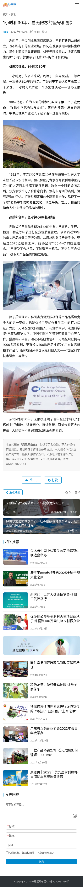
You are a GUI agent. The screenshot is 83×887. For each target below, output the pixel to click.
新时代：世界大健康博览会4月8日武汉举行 (53, 597)
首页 (5, 14)
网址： (12, 845)
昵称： (12, 826)
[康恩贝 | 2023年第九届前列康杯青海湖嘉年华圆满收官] (15, 778)
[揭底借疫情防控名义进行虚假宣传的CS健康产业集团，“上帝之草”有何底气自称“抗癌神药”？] (15, 712)
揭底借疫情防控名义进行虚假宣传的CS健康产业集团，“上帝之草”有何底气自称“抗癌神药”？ (55, 709)
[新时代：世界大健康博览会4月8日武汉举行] (15, 600)
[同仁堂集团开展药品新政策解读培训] (15, 669)
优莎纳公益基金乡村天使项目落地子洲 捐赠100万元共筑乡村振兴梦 (55, 619)
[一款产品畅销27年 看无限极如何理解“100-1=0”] (15, 756)
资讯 (44, 31)
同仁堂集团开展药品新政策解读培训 (55, 665)
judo (5, 31)
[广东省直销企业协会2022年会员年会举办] (15, 734)
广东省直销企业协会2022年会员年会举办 (54, 731)
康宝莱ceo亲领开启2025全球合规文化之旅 (55, 575)
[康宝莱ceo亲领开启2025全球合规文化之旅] (15, 579)
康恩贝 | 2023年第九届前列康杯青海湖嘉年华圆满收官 (54, 774)
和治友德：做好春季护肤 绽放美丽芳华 (53, 687)
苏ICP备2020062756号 (56, 881)
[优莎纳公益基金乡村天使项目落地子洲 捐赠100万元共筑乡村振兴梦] (15, 622)
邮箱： (12, 835)
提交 (41, 861)
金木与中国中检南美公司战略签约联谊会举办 (55, 553)
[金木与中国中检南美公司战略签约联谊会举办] (15, 557)
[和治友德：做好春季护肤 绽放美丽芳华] (15, 691)
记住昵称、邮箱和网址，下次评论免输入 (31, 852)
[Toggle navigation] (77, 4)
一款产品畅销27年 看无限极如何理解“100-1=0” (54, 752)
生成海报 (14, 492)
